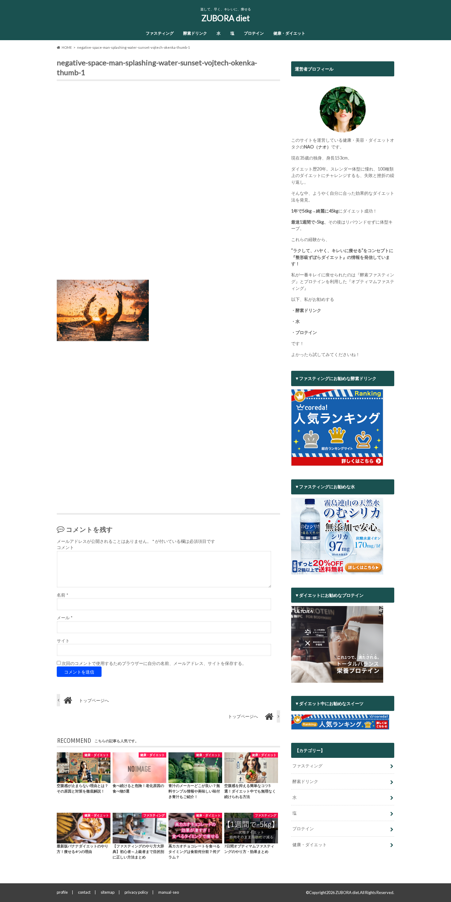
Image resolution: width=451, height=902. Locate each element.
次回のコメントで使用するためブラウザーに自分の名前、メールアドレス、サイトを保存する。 (154, 663)
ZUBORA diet (226, 18)
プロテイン (254, 33)
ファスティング (160, 33)
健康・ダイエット (289, 33)
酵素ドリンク (195, 33)
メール (64, 617)
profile (62, 892)
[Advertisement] (168, 183)
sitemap (107, 892)
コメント (65, 547)
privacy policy (136, 892)
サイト (63, 640)
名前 (62, 595)
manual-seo (168, 892)
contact (84, 892)
